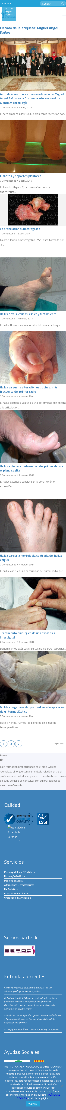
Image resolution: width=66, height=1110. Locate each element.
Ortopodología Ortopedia (17, 897)
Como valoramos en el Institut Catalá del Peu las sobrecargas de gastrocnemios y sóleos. (28, 989)
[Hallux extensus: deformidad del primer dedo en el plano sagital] (33, 436)
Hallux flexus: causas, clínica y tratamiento (28, 314)
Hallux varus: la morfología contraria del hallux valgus (31, 557)
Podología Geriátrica (14, 876)
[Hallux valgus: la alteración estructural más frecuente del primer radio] (33, 357)
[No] (61, 1086)
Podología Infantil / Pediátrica (19, 872)
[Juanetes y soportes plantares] (33, 146)
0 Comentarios (8, 107)
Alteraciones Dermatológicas (19, 885)
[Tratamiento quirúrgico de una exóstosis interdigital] (33, 603)
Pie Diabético (11, 889)
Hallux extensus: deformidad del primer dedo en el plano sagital (32, 468)
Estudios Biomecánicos (16, 893)
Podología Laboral (13, 880)
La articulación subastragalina (20, 228)
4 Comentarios (8, 642)
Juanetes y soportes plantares (20, 175)
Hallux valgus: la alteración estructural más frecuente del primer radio (29, 389)
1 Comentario (7, 233)
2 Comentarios (8, 716)
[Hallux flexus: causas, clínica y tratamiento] (33, 284)
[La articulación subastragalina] (33, 210)
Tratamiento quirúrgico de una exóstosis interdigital (27, 635)
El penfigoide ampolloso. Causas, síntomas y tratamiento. (32, 1029)
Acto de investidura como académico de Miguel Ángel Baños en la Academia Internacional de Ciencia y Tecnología (32, 98)
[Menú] (64, 14)
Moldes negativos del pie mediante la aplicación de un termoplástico (32, 709)
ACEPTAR (33, 1103)
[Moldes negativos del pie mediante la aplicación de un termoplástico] (33, 677)
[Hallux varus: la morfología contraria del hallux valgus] (33, 525)
